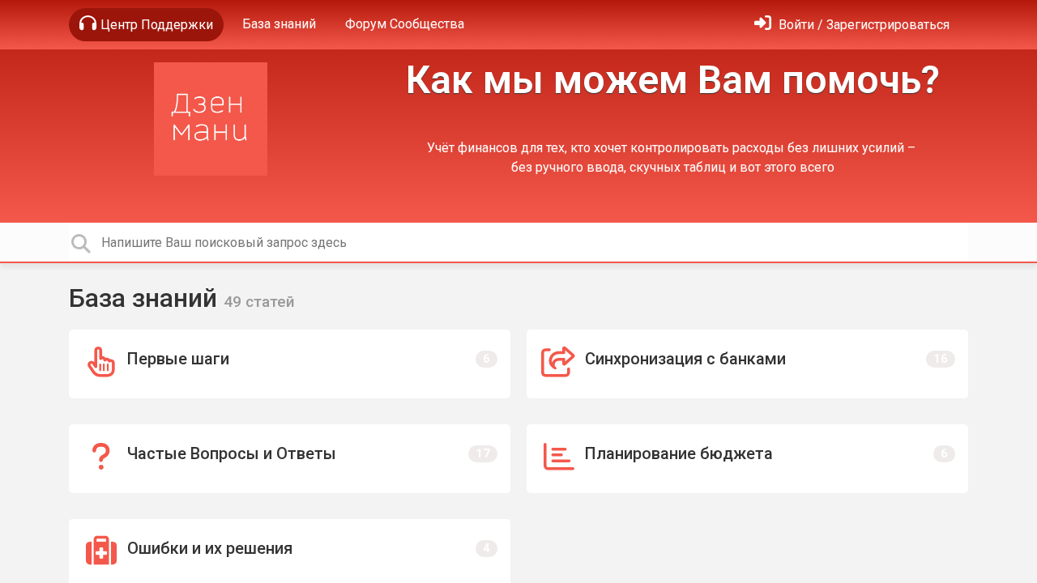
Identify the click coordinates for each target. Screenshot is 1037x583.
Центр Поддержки (156, 24)
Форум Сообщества (404, 24)
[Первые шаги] (289, 364)
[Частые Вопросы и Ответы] (289, 458)
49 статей (259, 301)
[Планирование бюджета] (747, 458)
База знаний (279, 24)
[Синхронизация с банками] (747, 364)
